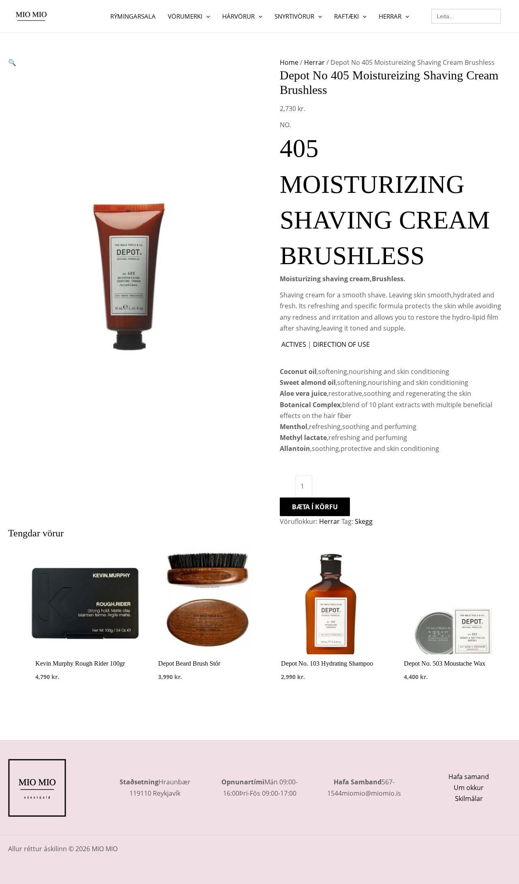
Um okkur (469, 787)
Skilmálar (469, 798)
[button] (206, 16)
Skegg (364, 521)
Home (289, 62)
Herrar (314, 62)
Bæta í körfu (315, 506)
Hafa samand (468, 776)
